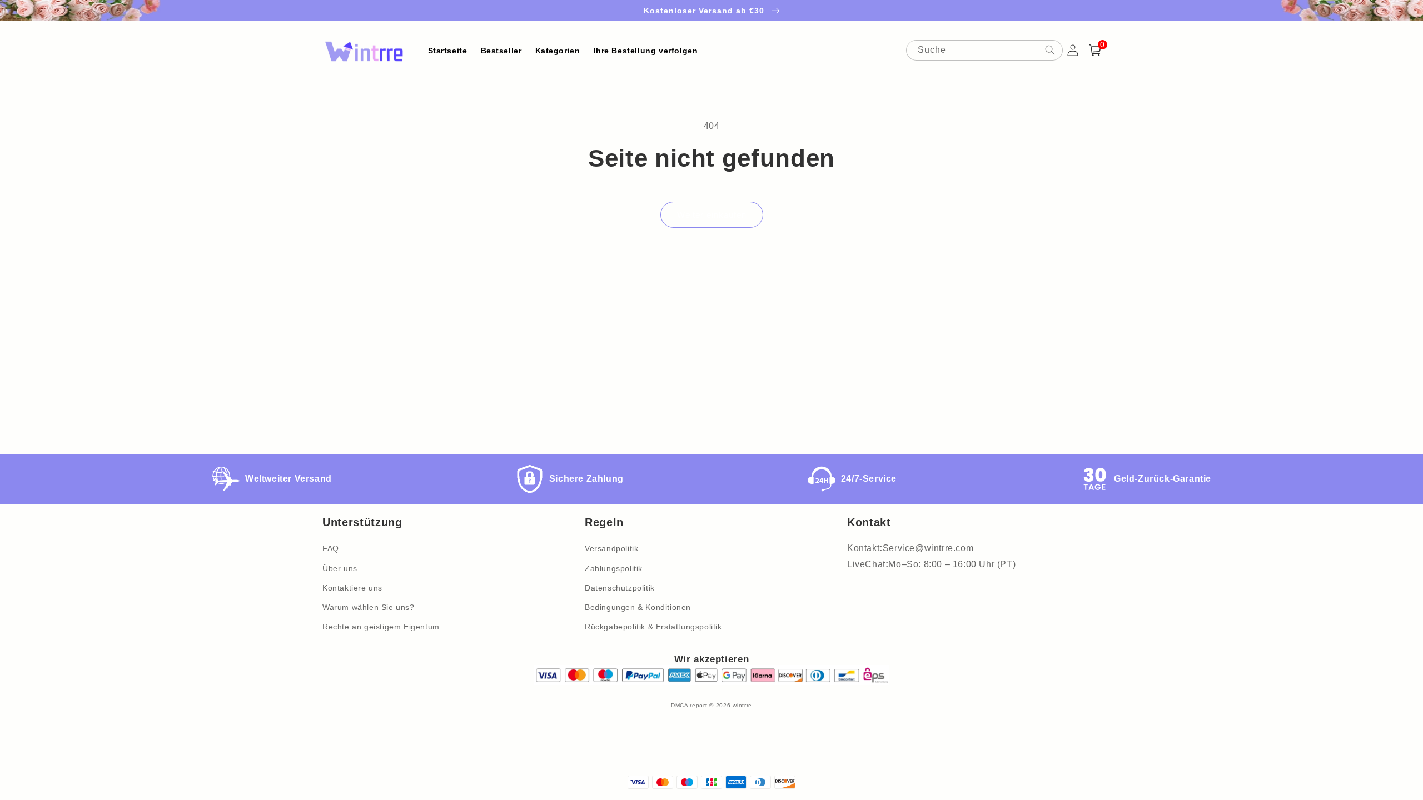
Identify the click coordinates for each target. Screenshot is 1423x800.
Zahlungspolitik (614, 568)
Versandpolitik (611, 548)
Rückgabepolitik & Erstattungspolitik (653, 626)
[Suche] (1050, 50)
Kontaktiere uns (352, 587)
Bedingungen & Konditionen (638, 607)
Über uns (339, 568)
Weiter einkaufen (712, 214)
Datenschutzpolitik (620, 587)
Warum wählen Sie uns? (368, 607)
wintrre (742, 705)
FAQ (330, 548)
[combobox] (984, 50)
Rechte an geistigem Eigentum (381, 626)
